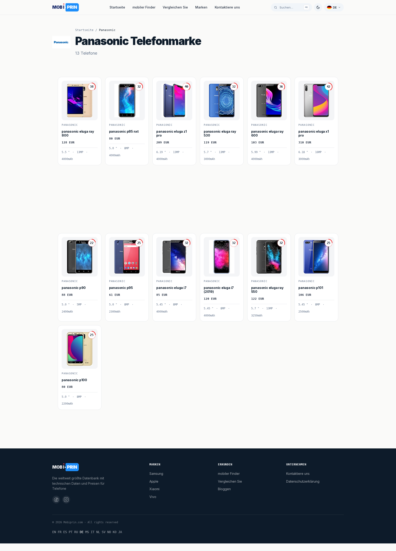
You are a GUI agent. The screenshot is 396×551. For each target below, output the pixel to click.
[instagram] (66, 499)
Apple (153, 481)
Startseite (117, 7)
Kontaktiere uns (227, 7)
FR (59, 532)
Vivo (152, 497)
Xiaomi (154, 489)
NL (98, 532)
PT (70, 532)
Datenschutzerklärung (302, 481)
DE (81, 532)
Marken (201, 7)
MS (87, 532)
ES (65, 532)
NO (109, 532)
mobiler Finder (143, 7)
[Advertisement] (195, 197)
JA (120, 532)
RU (76, 532)
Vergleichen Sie (175, 7)
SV (103, 532)
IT (92, 532)
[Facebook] (56, 499)
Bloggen (224, 489)
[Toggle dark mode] (318, 7)
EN (54, 532)
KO (114, 532)
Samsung (156, 473)
